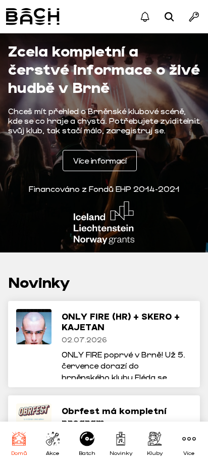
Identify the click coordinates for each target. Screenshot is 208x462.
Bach (33, 16)
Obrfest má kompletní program (114, 416)
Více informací (99, 160)
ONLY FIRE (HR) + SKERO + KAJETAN (121, 322)
